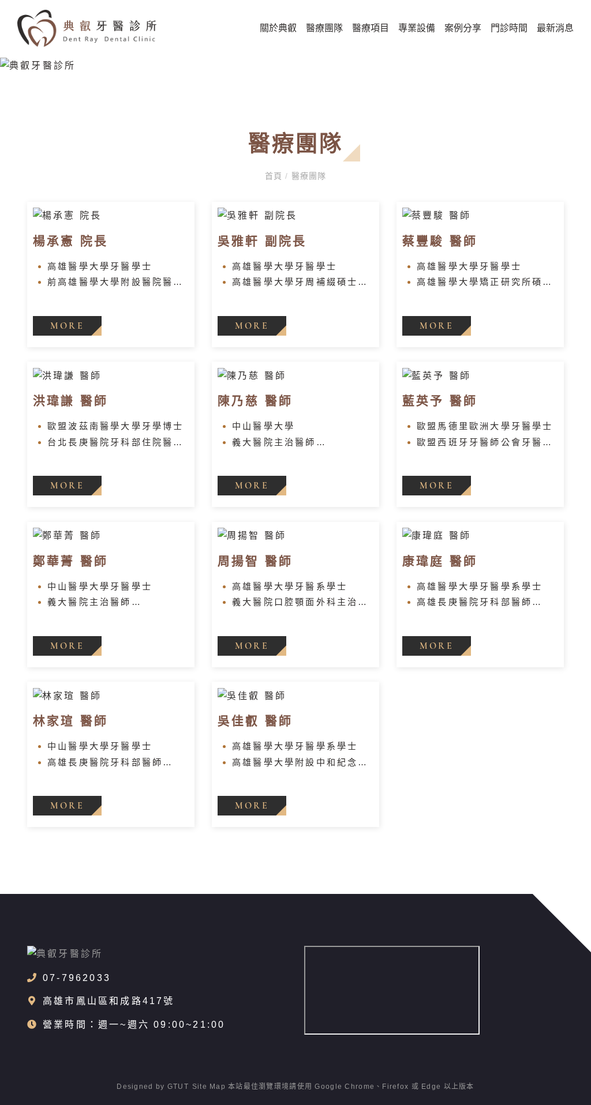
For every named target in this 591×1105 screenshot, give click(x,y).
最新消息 (555, 28)
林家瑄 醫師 (70, 720)
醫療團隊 (324, 28)
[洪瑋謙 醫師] (111, 375)
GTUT (178, 1087)
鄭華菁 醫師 (70, 560)
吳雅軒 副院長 (262, 240)
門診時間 (509, 28)
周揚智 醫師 (255, 560)
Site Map (209, 1087)
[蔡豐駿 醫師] (480, 216)
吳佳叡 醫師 (255, 720)
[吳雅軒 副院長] (295, 216)
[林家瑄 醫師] (111, 695)
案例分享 (462, 28)
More (67, 326)
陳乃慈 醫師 (255, 400)
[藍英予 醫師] (480, 375)
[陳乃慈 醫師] (295, 375)
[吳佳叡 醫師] (295, 695)
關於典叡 (278, 28)
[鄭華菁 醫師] (111, 536)
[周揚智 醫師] (295, 536)
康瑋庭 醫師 (439, 560)
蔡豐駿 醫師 (439, 240)
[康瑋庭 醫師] (480, 536)
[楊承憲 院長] (111, 216)
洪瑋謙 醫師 (70, 400)
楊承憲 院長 (70, 240)
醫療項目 (370, 28)
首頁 (275, 176)
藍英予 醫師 (439, 400)
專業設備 (416, 28)
